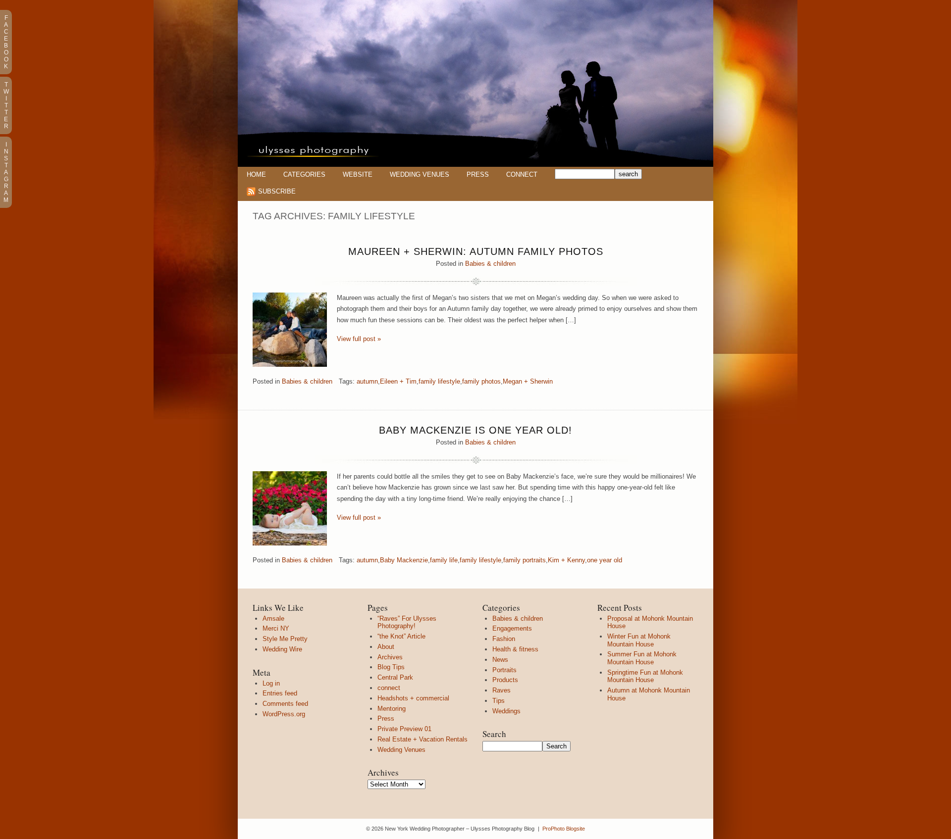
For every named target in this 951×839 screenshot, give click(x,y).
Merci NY (276, 628)
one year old (604, 560)
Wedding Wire (282, 649)
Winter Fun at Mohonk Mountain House (639, 640)
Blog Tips (391, 667)
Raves (501, 690)
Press (478, 174)
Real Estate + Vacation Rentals (422, 739)
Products (505, 680)
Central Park (395, 677)
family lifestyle (439, 381)
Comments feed (285, 703)
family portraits (524, 560)
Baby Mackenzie (404, 560)
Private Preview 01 (404, 729)
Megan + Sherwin (528, 381)
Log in (271, 683)
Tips (498, 700)
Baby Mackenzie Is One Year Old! (475, 430)
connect (388, 687)
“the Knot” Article (401, 636)
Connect (521, 174)
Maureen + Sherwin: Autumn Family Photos (475, 251)
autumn (367, 381)
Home (256, 174)
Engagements (512, 628)
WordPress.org (284, 714)
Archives (390, 657)
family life (444, 560)
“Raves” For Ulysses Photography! (406, 622)
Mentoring (391, 708)
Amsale (273, 618)
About (385, 646)
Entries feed (280, 693)
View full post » (359, 339)
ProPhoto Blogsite (563, 829)
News (500, 659)
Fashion (503, 638)
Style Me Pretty (285, 638)
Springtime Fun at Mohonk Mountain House (645, 676)
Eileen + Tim (398, 381)
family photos (481, 381)
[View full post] (290, 330)
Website (357, 174)
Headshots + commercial (413, 698)
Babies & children (490, 263)
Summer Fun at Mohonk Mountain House (642, 658)
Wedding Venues (419, 174)
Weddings (506, 711)
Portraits (504, 670)
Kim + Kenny (566, 560)
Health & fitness (515, 649)
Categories (304, 174)
